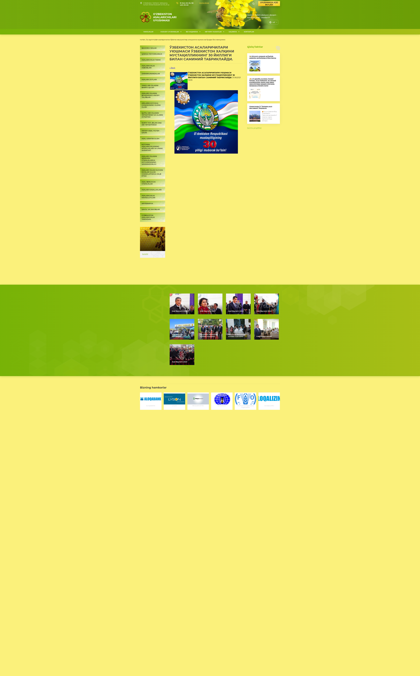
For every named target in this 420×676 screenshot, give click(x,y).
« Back (172, 68)
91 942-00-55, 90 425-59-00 (186, 4)
